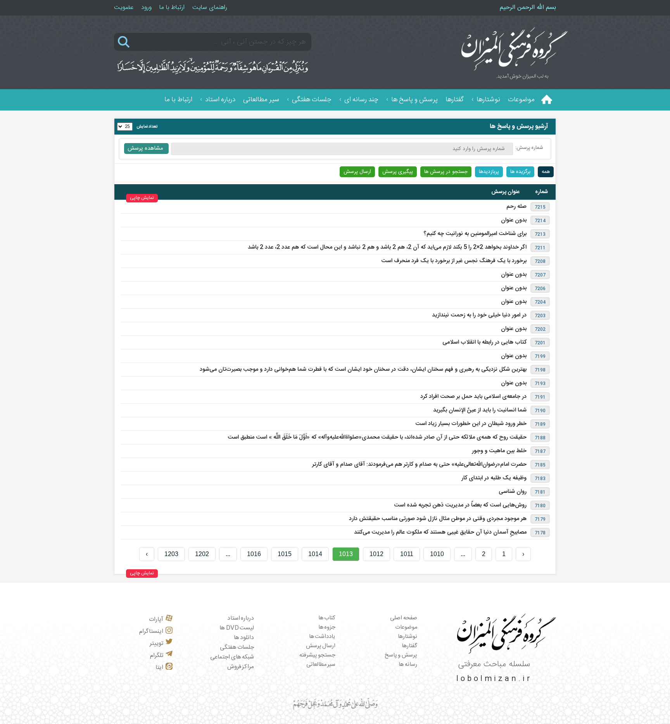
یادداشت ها (322, 636)
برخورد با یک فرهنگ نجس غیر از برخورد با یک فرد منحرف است (454, 261)
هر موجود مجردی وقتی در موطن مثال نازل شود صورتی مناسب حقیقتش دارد (438, 519)
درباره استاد (220, 99)
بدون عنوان (514, 220)
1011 (406, 554)
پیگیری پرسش (397, 172)
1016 (254, 554)
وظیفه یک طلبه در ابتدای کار (494, 478)
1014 (315, 554)
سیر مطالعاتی (261, 99)
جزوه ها (327, 627)
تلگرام (156, 655)
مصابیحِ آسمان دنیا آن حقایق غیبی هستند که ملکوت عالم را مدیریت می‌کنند (440, 532)
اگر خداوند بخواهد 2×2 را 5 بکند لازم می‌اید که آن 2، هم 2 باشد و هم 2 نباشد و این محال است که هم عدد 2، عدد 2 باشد (387, 247)
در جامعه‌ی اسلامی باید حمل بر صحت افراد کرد (473, 396)
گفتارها (455, 99)
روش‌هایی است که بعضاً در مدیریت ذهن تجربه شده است (460, 505)
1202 (202, 554)
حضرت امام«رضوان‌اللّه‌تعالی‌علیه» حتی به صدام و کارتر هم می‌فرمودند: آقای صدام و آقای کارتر (419, 464)
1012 (376, 554)
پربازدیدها (489, 172)
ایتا (159, 667)
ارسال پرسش (357, 172)
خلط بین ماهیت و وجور (499, 451)
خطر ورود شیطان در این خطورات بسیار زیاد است (471, 424)
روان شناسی (513, 491)
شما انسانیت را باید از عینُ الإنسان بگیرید (480, 410)
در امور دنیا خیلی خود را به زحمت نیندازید (479, 315)
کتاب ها (327, 618)
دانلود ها (244, 638)
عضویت (123, 7)
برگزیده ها (520, 172)
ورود (146, 7)
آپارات (156, 619)
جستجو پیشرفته (317, 655)
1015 (285, 554)
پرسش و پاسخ (401, 655)
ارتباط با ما (172, 7)
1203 (171, 554)
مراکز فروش (240, 667)
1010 (437, 554)
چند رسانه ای (361, 99)
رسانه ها (408, 664)
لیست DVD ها (236, 628)
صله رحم (516, 206)
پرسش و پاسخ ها (414, 99)
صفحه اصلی (403, 618)
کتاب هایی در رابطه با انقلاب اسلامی (484, 342)
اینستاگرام (151, 631)
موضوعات (521, 99)
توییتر (156, 643)
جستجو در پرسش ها (446, 172)
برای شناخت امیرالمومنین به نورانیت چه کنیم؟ (475, 233)
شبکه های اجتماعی (232, 657)
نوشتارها (488, 99)
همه (546, 172)
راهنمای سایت (209, 7)
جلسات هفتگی (312, 99)
